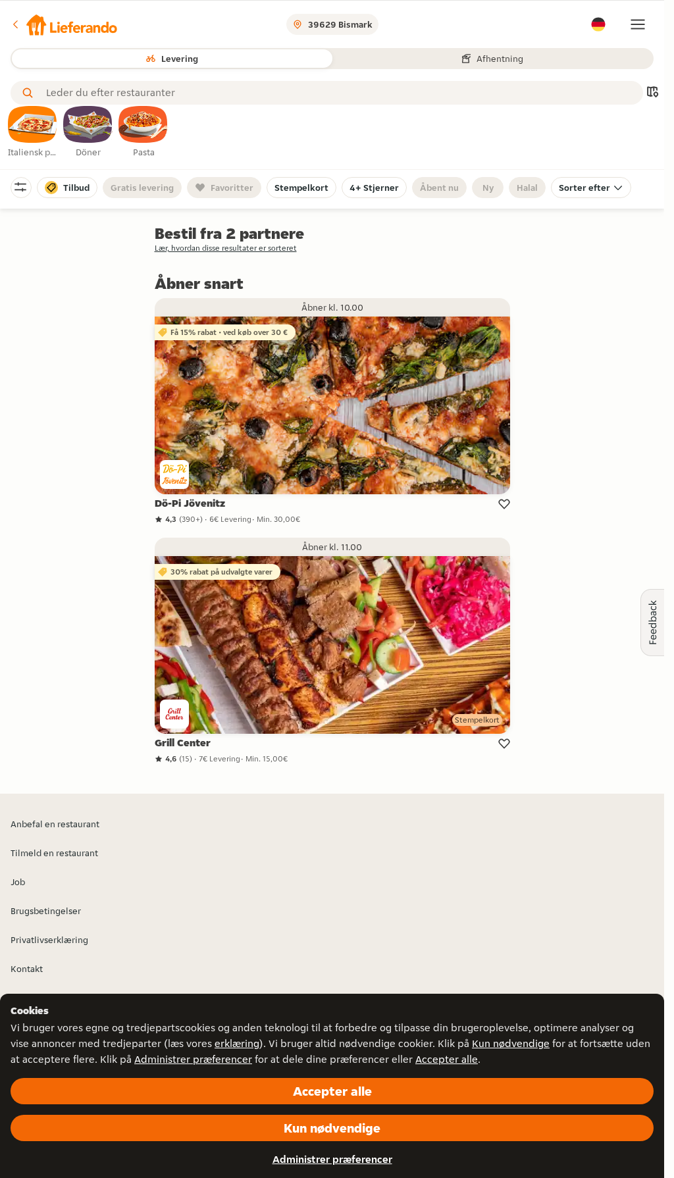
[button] (64, 24)
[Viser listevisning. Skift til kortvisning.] (652, 93)
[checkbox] (33, 132)
